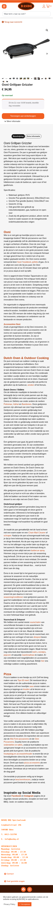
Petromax (8, 404)
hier (42, 661)
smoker (31, 385)
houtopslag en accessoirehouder (18, 754)
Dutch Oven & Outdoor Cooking (26, 358)
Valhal (16, 404)
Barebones (26, 404)
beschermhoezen (23, 779)
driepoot (37, 637)
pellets (35, 262)
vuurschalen (35, 622)
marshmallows (28, 655)
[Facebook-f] (23, 889)
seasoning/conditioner (13, 597)
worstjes (42, 652)
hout (19, 262)
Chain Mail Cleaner (36, 533)
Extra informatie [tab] (33, 136)
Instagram (29, 796)
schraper (7, 536)
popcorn (7, 655)
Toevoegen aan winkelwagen (23, 116)
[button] (4, 6)
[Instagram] (29, 889)
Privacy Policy (9, 904)
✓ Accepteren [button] (24, 904)
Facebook (16, 796)
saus (31, 686)
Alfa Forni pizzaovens (19, 739)
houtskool (27, 262)
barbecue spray (37, 550)
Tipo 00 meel (23, 680)
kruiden (26, 689)
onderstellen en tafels (13, 745)
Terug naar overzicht (13, 22)
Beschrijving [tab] (18, 136)
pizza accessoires (32, 763)
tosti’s (34, 652)
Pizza (7, 674)
